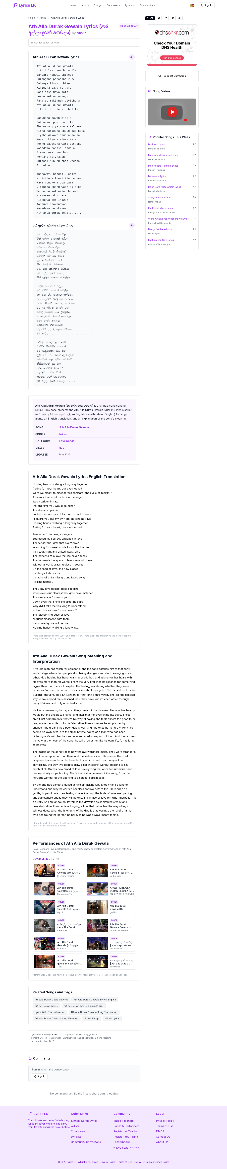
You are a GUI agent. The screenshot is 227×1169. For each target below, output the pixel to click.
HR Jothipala (154, 233)
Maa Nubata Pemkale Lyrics (163, 165)
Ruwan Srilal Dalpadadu (159, 223)
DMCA (160, 1131)
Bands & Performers (126, 1126)
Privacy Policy (165, 1120)
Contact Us (163, 1136)
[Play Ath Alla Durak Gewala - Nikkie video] (172, 112)
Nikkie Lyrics (112, 1018)
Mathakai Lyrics (156, 144)
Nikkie (43, 17)
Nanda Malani (154, 202)
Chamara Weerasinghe (159, 244)
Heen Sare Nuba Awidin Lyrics (164, 186)
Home (72, 5)
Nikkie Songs (91, 1018)
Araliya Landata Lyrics (160, 197)
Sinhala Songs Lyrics (84, 1120)
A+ (132, 57)
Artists (85, 5)
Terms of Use (164, 1126)
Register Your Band (126, 1136)
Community (146, 5)
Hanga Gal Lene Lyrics (160, 229)
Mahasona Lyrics (157, 176)
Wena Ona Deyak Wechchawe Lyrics (168, 218)
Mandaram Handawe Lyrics (163, 155)
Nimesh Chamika (156, 159)
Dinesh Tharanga (156, 170)
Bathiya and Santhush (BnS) (161, 212)
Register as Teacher (126, 1131)
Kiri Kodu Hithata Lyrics (160, 208)
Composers (113, 5)
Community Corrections (86, 1142)
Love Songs (66, 441)
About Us (162, 1142)
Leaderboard (122, 1142)
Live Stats (127, 1147)
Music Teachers (124, 1120)
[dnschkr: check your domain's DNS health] (172, 45)
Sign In (208, 5)
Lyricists (130, 5)
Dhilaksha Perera (156, 148)
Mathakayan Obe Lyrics (161, 240)
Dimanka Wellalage (157, 191)
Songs (97, 5)
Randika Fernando (157, 180)
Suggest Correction (175, 75)
